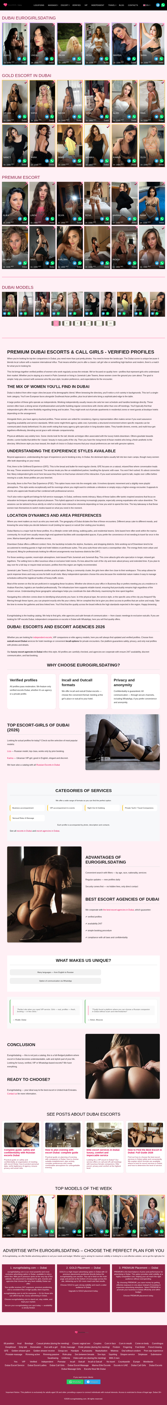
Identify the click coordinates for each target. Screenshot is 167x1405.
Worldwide (148, 1362)
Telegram (94, 1382)
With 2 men (114, 1358)
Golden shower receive (44, 1351)
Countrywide (124, 1362)
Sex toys (101, 1354)
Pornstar (61, 1362)
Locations (39, 5)
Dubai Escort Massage (78, 1365)
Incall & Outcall (95, 1362)
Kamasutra (87, 1351)
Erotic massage (68, 1347)
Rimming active (33, 1354)
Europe (136, 1362)
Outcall (81, 1362)
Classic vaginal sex (81, 1343)
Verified (76, 5)
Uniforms (66, 1358)
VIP (86, 5)
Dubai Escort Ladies (37, 1365)
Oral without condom (131, 1351)
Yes (15, 1362)
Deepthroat (10, 1347)
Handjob (75, 1351)
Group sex (63, 1351)
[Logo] (83, 1332)
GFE (6, 1351)
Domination (35, 1347)
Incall (72, 1362)
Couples (97, 1343)
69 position (9, 1343)
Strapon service (127, 1354)
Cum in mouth (125, 1343)
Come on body (142, 1343)
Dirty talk (23, 1347)
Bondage (29, 1343)
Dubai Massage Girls (71, 1369)
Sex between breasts (84, 1354)
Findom (116, 1347)
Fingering (127, 1347)
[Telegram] (158, 5)
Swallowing (52, 1358)
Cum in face (110, 1343)
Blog (121, 5)
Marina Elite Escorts (101, 1365)
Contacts (133, 5)
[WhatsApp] (24, 59)
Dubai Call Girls (57, 1365)
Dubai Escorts (155, 1365)
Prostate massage (14, 1354)
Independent (97, 5)
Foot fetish (140, 1347)
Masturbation (101, 1351)
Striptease (142, 1354)
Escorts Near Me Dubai (95, 1369)
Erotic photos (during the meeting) (94, 1347)
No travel (111, 1362)
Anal (19, 1343)
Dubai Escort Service (14, 1365)
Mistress (114, 1351)
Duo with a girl (51, 1347)
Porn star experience (153, 1351)
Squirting (113, 1354)
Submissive (156, 1354)
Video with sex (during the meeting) (89, 1358)
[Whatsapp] (163, 5)
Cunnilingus (157, 1343)
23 (110, 323)
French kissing (155, 1347)
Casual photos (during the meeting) (53, 1343)
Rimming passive (51, 1354)
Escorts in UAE (121, 1365)
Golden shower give (21, 1351)
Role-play (66, 1354)
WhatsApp (77, 1382)
